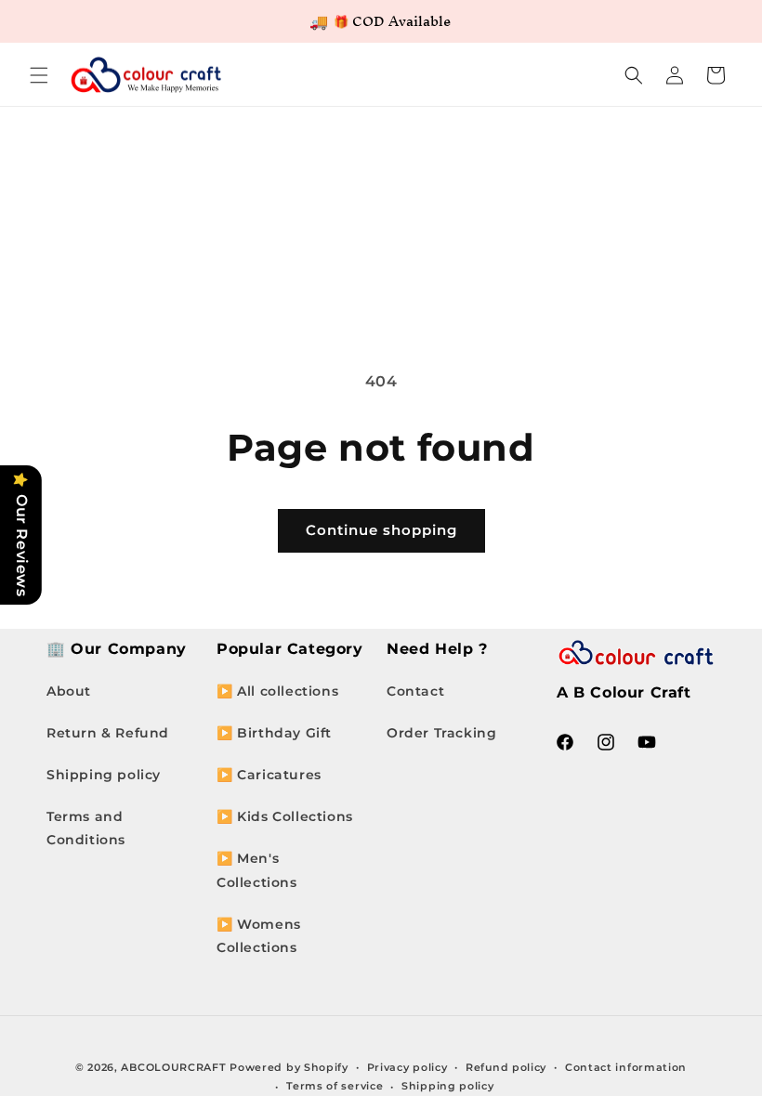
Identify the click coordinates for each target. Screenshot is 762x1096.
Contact (415, 691)
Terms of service (334, 1085)
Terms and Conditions (85, 828)
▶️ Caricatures (269, 774)
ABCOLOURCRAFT (173, 1067)
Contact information (626, 1067)
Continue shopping (381, 530)
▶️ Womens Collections (259, 936)
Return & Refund (107, 732)
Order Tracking (441, 732)
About (68, 691)
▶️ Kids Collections (285, 816)
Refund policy (506, 1067)
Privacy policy (407, 1067)
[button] (39, 75)
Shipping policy (103, 774)
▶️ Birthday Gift (274, 732)
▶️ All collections (277, 691)
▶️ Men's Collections (257, 870)
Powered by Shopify (289, 1067)
